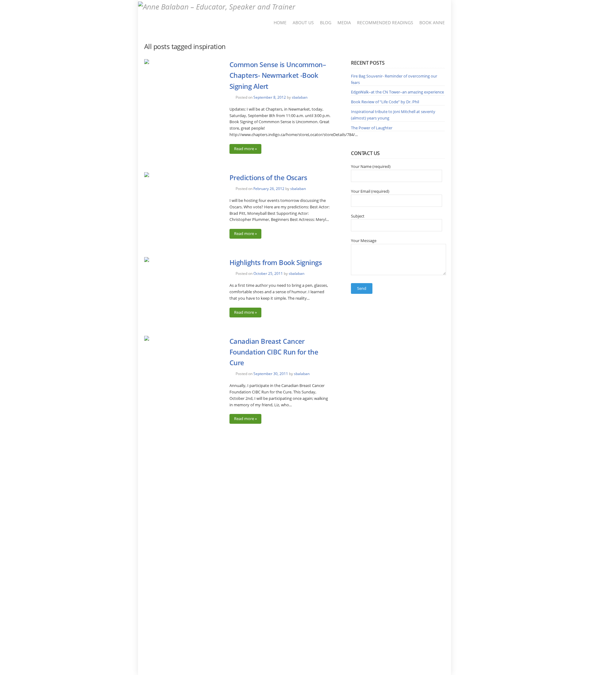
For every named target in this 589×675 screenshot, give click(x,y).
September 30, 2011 (270, 373)
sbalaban (299, 97)
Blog (325, 22)
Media (344, 22)
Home (280, 22)
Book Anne (432, 22)
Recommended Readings (385, 22)
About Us (303, 22)
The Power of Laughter (371, 128)
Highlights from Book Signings (275, 262)
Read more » (245, 148)
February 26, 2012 (268, 188)
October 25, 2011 (268, 273)
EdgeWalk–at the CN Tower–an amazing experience (397, 92)
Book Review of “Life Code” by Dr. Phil (385, 101)
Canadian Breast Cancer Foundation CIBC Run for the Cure (273, 351)
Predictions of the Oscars (268, 177)
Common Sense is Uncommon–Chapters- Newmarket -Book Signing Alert (277, 75)
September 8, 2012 (269, 97)
